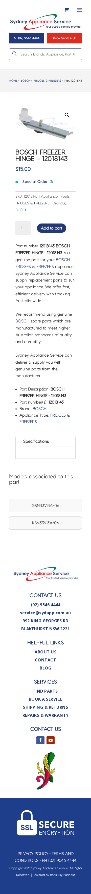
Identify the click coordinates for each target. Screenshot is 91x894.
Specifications (36, 441)
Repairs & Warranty (45, 715)
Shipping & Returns (45, 707)
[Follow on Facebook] (40, 740)
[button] (67, 115)
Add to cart (51, 228)
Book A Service (45, 699)
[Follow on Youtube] (51, 740)
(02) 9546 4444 (26, 38)
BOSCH (25, 80)
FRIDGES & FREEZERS (47, 80)
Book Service (64, 38)
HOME (13, 80)
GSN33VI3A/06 (45, 506)
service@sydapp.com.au (45, 613)
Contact (45, 660)
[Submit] (14, 54)
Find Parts (45, 691)
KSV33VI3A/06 (45, 523)
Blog (45, 668)
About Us (45, 652)
